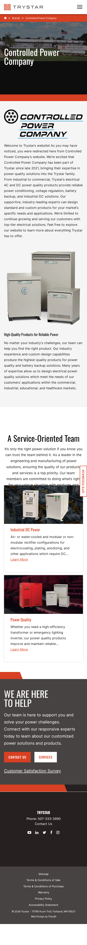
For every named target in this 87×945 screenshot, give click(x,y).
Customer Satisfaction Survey (32, 770)
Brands (16, 18)
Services (46, 757)
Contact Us (17, 757)
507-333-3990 (49, 819)
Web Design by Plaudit (43, 916)
